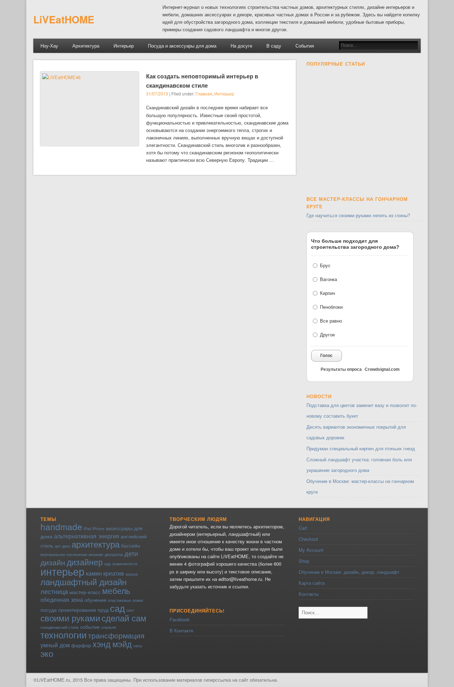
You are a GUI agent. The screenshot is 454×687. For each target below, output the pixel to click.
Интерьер (124, 45)
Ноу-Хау (49, 45)
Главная (203, 93)
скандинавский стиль (59, 627)
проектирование (77, 609)
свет (130, 610)
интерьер (62, 571)
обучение (95, 599)
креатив (113, 573)
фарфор (81, 645)
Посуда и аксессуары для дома (182, 45)
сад (117, 607)
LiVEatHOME (63, 19)
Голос (326, 355)
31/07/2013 (157, 93)
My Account (311, 549)
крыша (132, 574)
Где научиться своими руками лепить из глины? (358, 215)
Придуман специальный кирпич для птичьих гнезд (360, 448)
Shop (304, 560)
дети (131, 553)
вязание (96, 554)
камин (94, 573)
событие (90, 626)
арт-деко (62, 546)
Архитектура (85, 45)
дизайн (52, 562)
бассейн (130, 545)
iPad (87, 528)
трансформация (116, 635)
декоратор (114, 554)
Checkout (308, 538)
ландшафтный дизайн (83, 582)
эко (46, 653)
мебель (116, 590)
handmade (61, 526)
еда (107, 563)
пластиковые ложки (125, 600)
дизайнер (85, 561)
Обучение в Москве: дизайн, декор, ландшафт (349, 571)
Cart (303, 527)
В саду (273, 45)
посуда (48, 609)
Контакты (309, 593)
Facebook (180, 619)
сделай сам (123, 617)
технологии (63, 634)
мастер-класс (85, 591)
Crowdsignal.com (382, 369)
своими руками (70, 618)
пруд (103, 609)
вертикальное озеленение (63, 554)
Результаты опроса (341, 369)
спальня (108, 627)
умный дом (55, 645)
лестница (54, 591)
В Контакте (181, 630)
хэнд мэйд (112, 643)
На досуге (241, 45)
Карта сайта (312, 582)
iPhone (98, 528)
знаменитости (124, 563)
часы (137, 645)
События (304, 45)
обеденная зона (61, 599)
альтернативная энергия (86, 536)
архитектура (96, 544)
